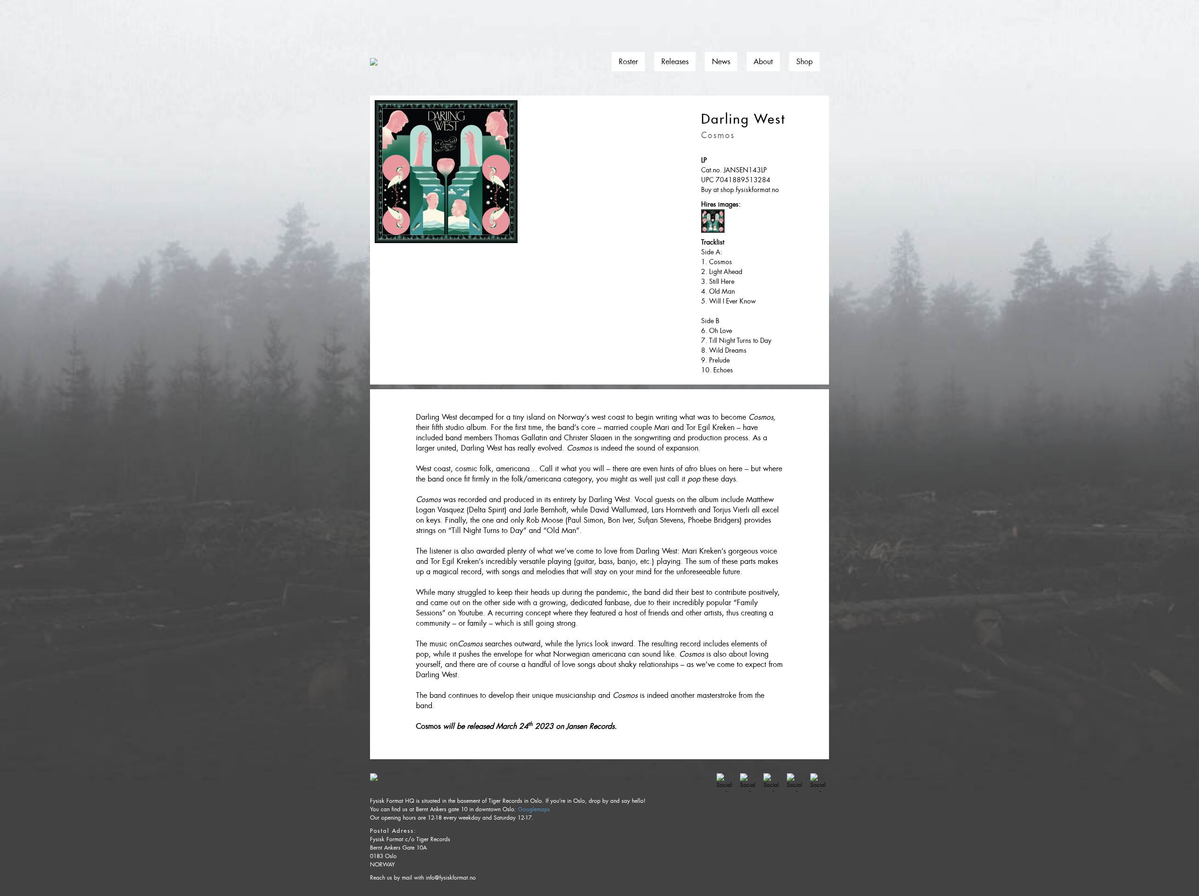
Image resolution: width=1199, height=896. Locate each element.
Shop (804, 62)
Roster (628, 62)
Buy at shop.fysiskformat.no (740, 189)
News (721, 62)
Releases (674, 62)
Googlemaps (534, 809)
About (763, 62)
